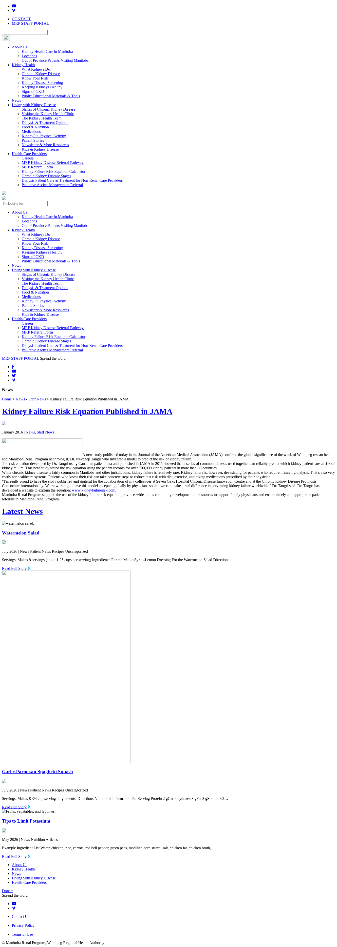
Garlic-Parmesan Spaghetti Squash (37, 771)
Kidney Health (23, 65)
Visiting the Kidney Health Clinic (48, 114)
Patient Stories (33, 140)
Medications (31, 131)
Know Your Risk (35, 78)
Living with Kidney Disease (34, 105)
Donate (7, 891)
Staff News (37, 399)
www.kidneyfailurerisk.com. (94, 490)
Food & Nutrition (35, 127)
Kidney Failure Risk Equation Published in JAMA (87, 411)
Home (7, 399)
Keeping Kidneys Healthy (42, 87)
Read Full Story (14, 568)
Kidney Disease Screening (42, 82)
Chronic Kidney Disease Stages (46, 176)
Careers (28, 158)
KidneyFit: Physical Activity (44, 136)
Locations (29, 56)
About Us (19, 47)
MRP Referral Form (37, 167)
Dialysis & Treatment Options (45, 122)
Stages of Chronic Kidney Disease (48, 109)
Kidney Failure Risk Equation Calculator (53, 171)
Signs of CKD (33, 91)
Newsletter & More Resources (45, 145)
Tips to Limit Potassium (26, 821)
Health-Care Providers (29, 154)
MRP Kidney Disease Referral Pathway (53, 162)
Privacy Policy (23, 925)
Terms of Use (22, 934)
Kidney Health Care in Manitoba (47, 51)
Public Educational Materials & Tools (51, 96)
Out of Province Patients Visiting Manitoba (55, 60)
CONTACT (21, 19)
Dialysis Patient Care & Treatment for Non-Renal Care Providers (72, 180)
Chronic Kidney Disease (41, 74)
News (16, 100)
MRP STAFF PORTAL (30, 23)
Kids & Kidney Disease (40, 149)
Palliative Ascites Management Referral (52, 185)
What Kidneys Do (36, 69)
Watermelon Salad (20, 532)
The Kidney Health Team (41, 118)
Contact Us (20, 916)
